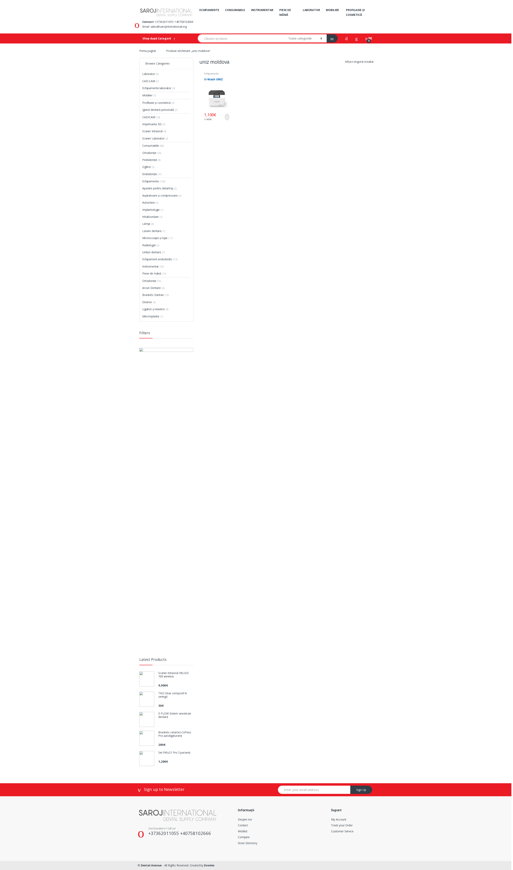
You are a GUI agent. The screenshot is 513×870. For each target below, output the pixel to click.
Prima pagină (147, 51)
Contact (243, 825)
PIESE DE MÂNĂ (285, 12)
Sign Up (361, 790)
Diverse (147, 302)
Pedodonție (149, 160)
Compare (244, 837)
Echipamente (150, 181)
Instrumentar (150, 266)
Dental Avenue (151, 865)
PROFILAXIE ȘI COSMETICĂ (355, 12)
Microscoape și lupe (155, 238)
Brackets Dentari (153, 295)
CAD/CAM (148, 117)
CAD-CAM (148, 81)
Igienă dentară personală (158, 110)
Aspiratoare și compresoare (160, 195)
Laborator (148, 74)
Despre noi (245, 819)
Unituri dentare (151, 252)
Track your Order (342, 825)
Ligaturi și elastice (153, 309)
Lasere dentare (152, 231)
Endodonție (149, 174)
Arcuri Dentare (151, 288)
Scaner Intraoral (152, 131)
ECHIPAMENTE (209, 10)
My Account (338, 819)
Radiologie (149, 245)
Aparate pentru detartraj (157, 188)
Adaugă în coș (225, 117)
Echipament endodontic (157, 259)
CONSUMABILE (235, 10)
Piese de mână (151, 273)
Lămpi (146, 224)
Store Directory (247, 843)
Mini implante (150, 316)
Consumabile (150, 145)
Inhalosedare (150, 217)
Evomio (209, 865)
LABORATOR (311, 10)
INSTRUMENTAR (262, 10)
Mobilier (147, 95)
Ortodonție (149, 153)
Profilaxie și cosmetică (156, 103)
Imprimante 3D (152, 124)
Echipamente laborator (211, 75)
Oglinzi (146, 167)
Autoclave (148, 202)
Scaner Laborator (153, 138)
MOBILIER (332, 10)
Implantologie (151, 210)
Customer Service (342, 831)
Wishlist (242, 831)
